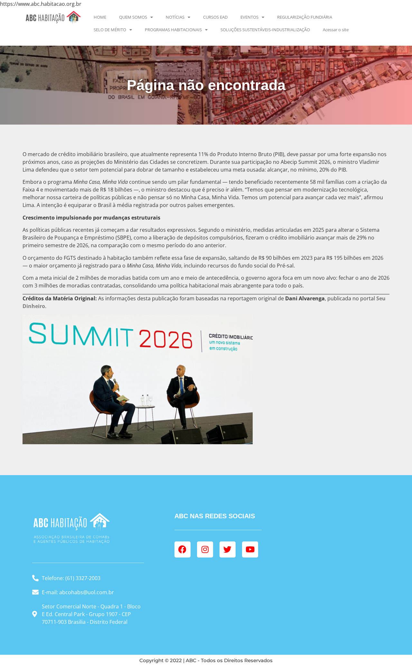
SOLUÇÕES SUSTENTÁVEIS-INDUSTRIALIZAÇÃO (265, 30)
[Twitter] (228, 549)
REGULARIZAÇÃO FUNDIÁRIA (304, 17)
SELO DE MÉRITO (110, 30)
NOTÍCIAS (175, 17)
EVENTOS (249, 17)
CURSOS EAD (215, 17)
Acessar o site (336, 30)
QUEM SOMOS (133, 17)
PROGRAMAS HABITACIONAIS (173, 30)
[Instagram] (205, 549)
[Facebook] (182, 549)
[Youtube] (250, 549)
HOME (100, 17)
